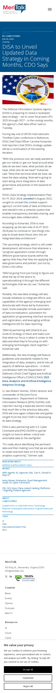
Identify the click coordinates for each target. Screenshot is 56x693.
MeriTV (9, 613)
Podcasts (9, 608)
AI (3, 521)
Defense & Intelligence (14, 465)
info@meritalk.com (14, 571)
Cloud (8, 633)
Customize (28, 677)
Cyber (8, 638)
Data (4, 524)
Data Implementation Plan (14, 526)
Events (8, 598)
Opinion (9, 603)
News (8, 593)
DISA (29, 465)
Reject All (28, 686)
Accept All (28, 669)
